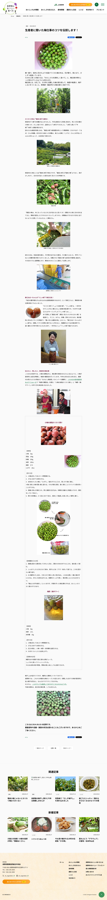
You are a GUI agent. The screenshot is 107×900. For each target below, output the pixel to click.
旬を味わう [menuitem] (90, 9)
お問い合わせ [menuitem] (90, 872)
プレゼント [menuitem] (100, 9)
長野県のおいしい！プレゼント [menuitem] (95, 865)
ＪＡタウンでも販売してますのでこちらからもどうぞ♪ (49, 684)
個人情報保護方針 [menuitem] (91, 869)
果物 (27, 26)
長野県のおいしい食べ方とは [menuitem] (94, 862)
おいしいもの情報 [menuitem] (32, 9)
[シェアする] (71, 37)
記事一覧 (53, 748)
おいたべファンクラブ (80, 5)
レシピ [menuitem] (81, 9)
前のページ (40, 748)
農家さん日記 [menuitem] (71, 9)
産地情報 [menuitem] (61, 9)
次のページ (66, 748)
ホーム (62, 862)
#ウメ (26, 37)
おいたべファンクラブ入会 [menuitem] (94, 875)
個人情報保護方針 (7, 894)
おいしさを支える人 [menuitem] (48, 9)
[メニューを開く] (102, 4)
